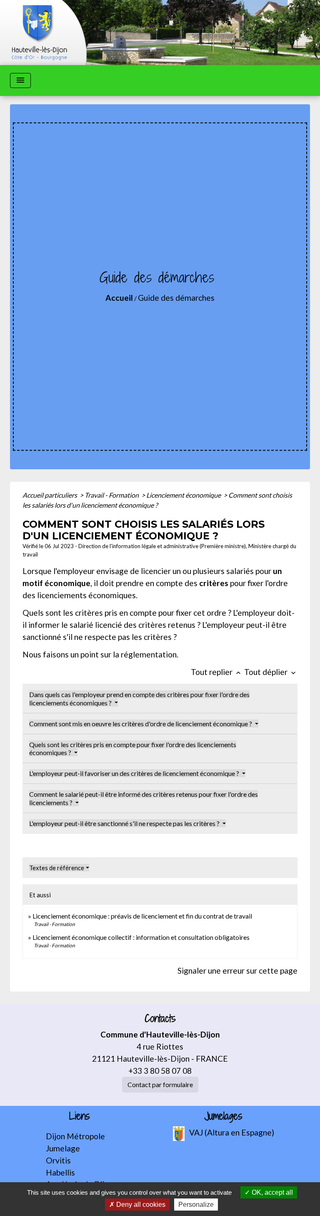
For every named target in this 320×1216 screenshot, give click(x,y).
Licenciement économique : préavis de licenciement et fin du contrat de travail (142, 916)
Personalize (196, 1204)
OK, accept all (271, 1192)
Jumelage (63, 1148)
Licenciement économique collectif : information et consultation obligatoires (141, 937)
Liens (79, 1116)
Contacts (160, 1018)
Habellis (60, 1172)
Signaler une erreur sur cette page (238, 970)
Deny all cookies (140, 1204)
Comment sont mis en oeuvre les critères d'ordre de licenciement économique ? (141, 724)
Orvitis (58, 1160)
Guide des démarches (176, 297)
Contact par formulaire (160, 1084)
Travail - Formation (112, 495)
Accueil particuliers (50, 495)
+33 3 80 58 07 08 (160, 1070)
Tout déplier (271, 672)
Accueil (119, 297)
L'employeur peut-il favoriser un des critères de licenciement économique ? (134, 773)
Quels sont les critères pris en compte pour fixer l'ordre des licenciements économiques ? (132, 748)
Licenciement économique (184, 495)
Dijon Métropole (75, 1136)
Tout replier (216, 672)
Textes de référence (56, 867)
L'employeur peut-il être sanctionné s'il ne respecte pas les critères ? (125, 823)
